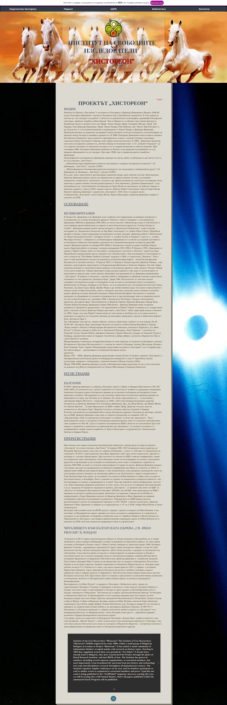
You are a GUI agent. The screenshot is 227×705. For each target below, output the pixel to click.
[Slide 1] (114, 689)
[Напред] (158, 663)
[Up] (113, 698)
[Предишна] (69, 663)
